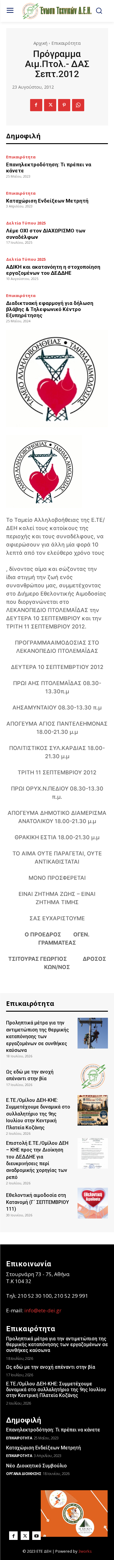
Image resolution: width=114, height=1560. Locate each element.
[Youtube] (36, 1535)
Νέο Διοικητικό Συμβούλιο (36, 1466)
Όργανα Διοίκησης (23, 1473)
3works (85, 1551)
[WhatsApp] (78, 105)
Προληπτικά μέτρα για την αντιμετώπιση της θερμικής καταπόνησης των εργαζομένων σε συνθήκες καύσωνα (37, 1036)
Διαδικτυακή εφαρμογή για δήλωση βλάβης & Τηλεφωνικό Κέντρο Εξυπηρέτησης (49, 309)
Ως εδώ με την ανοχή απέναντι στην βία (50, 1367)
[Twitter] (50, 105)
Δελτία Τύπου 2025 (26, 223)
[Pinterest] (64, 105)
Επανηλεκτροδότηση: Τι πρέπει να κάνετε (53, 1430)
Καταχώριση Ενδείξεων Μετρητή (47, 201)
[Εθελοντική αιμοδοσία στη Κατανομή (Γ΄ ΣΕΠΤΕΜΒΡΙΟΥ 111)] (93, 1203)
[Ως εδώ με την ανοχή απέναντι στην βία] (93, 1076)
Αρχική (40, 43)
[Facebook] (36, 105)
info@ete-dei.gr (42, 1310)
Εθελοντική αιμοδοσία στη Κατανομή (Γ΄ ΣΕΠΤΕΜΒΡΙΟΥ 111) (37, 1202)
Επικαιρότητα (66, 43)
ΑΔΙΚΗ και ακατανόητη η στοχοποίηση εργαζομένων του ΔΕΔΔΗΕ (53, 270)
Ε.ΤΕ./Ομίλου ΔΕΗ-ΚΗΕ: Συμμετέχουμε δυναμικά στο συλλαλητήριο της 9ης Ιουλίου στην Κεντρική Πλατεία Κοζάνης (38, 1113)
